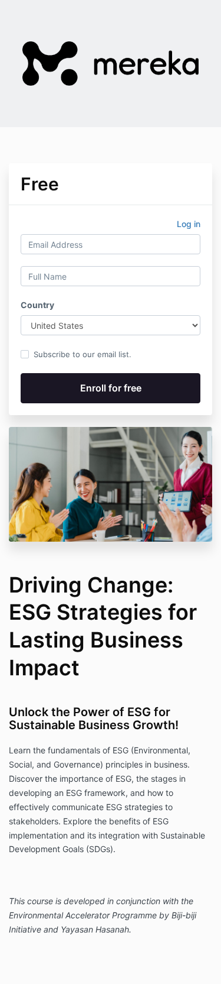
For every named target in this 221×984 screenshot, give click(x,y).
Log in (188, 224)
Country (37, 305)
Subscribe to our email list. (82, 354)
